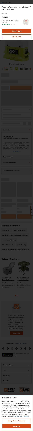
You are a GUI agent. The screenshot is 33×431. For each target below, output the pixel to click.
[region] (16, 413)
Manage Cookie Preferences (16, 421)
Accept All (16, 426)
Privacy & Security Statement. (20, 416)
